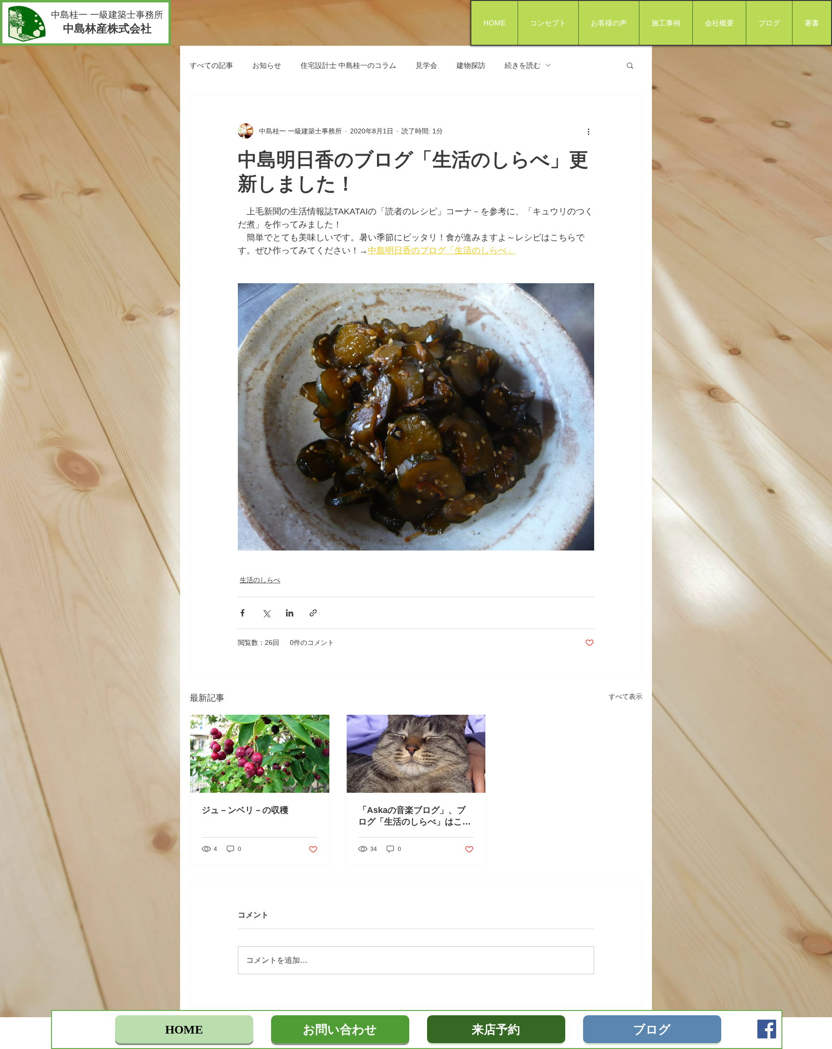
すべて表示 (625, 696)
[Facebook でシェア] (242, 612)
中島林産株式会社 (107, 28)
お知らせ (266, 65)
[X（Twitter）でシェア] (266, 612)
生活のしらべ (260, 580)
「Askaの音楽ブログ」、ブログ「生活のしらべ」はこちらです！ (414, 816)
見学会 (426, 65)
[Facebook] (766, 1029)
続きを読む (523, 65)
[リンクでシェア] (313, 612)
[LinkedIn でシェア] (289, 612)
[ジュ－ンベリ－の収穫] (259, 754)
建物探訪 (470, 65)
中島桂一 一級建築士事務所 (107, 15)
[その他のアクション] (588, 131)
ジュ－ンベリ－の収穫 (245, 810)
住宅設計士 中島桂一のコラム (348, 65)
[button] (630, 65)
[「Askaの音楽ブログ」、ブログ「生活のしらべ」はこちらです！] (416, 754)
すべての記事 (211, 65)
